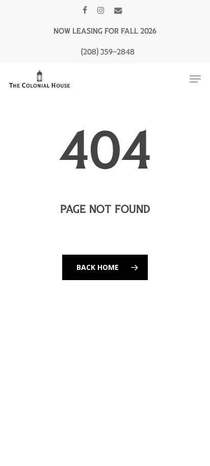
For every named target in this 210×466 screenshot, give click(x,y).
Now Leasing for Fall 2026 (105, 31)
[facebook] (85, 10)
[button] (195, 79)
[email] (118, 10)
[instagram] (100, 10)
